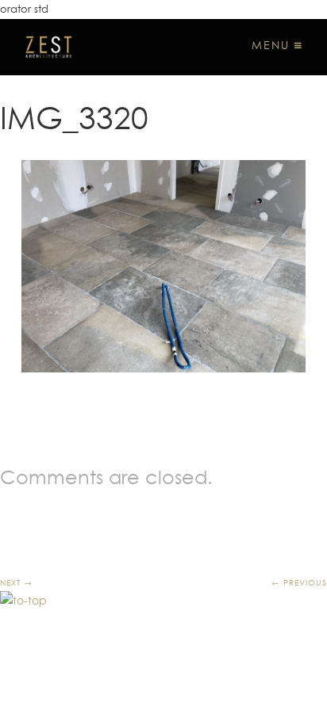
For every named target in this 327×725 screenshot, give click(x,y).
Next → (16, 582)
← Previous (299, 582)
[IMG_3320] (163, 266)
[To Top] (23, 600)
